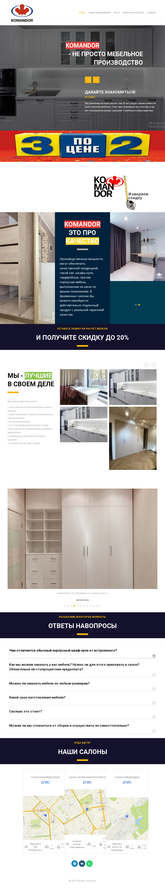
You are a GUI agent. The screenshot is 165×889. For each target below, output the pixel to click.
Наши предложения (99, 13)
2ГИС (45, 782)
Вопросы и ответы (133, 13)
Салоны (151, 13)
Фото (117, 13)
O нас (82, 13)
